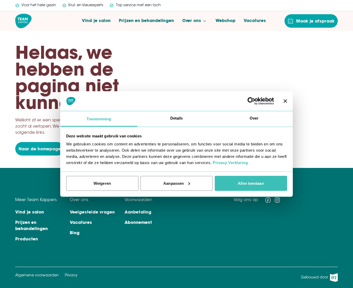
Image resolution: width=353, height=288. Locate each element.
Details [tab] (176, 118)
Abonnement (138, 223)
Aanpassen (173, 183)
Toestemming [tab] (99, 119)
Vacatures (255, 21)
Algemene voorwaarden (37, 275)
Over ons (191, 21)
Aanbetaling (138, 212)
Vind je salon (96, 21)
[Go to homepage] (23, 21)
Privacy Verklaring (230, 162)
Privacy (71, 275)
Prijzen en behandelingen (146, 21)
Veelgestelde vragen (92, 212)
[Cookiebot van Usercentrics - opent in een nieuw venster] (251, 101)
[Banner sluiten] (285, 101)
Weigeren (102, 183)
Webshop (225, 21)
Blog (75, 233)
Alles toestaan (251, 183)
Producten (26, 239)
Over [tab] (254, 118)
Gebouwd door (318, 279)
